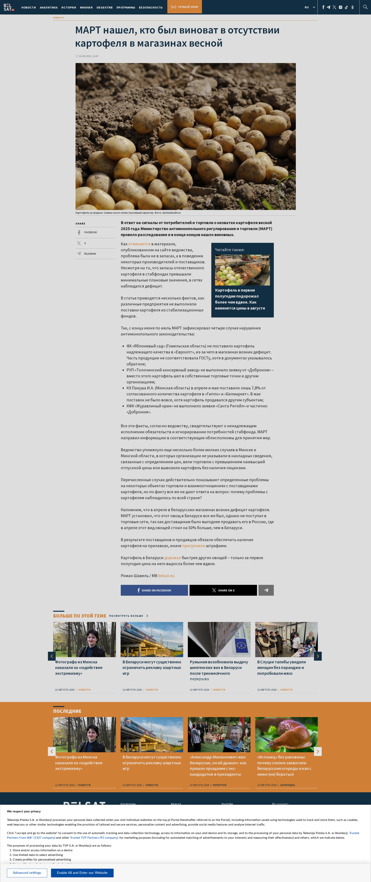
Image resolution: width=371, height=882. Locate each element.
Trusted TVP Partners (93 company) (94, 837)
